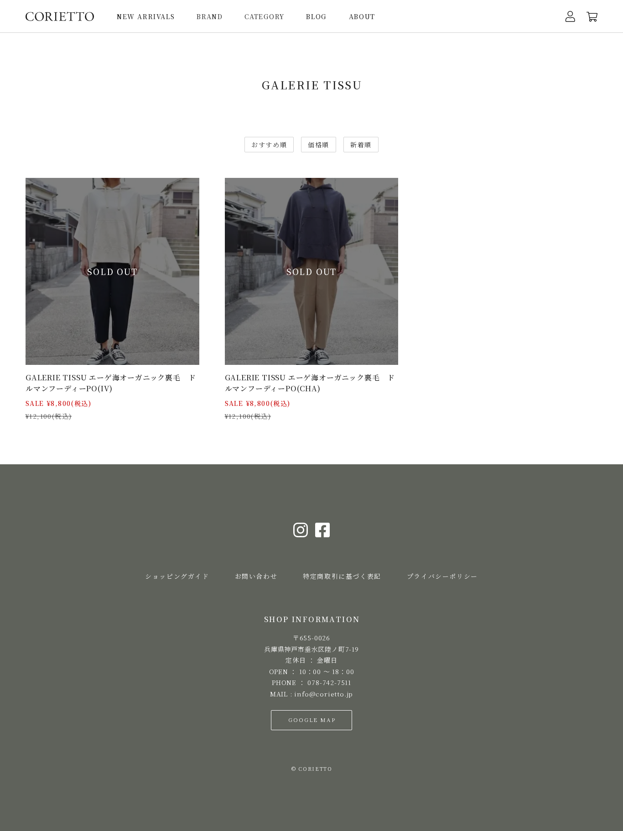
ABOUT (362, 16)
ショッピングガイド (177, 576)
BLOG (316, 16)
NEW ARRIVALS (146, 16)
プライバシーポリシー (442, 576)
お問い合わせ (256, 576)
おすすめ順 (269, 144)
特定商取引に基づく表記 (342, 576)
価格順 (318, 144)
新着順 (361, 144)
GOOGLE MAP (311, 719)
